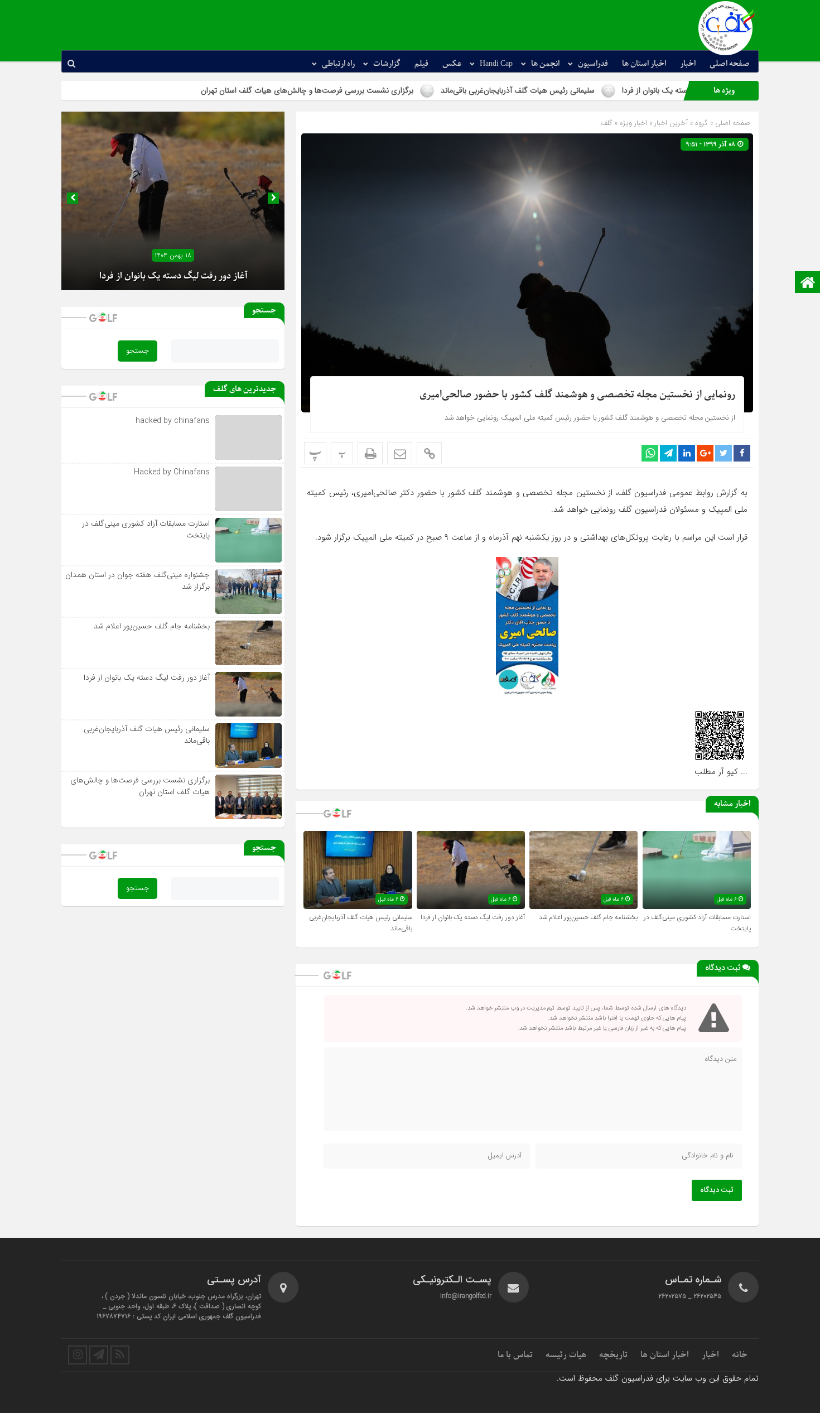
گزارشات (387, 64)
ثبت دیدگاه (717, 1190)
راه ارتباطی (338, 64)
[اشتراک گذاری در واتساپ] (649, 453)
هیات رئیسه (566, 1355)
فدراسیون (593, 64)
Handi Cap (496, 64)
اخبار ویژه (633, 123)
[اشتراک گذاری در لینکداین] (686, 453)
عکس (451, 64)
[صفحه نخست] (808, 283)
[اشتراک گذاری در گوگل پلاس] (705, 453)
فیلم (421, 64)
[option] (172, 201)
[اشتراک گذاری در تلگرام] (668, 453)
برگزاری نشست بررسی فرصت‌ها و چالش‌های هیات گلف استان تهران (384, 90)
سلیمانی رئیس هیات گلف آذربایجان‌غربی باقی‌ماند (595, 90)
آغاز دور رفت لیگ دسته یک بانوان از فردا (473, 917)
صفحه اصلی (730, 64)
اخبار (688, 64)
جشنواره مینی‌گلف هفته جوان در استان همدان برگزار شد (137, 581)
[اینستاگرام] (77, 1354)
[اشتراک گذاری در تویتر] (723, 453)
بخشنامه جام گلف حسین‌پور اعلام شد (588, 917)
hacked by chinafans (173, 421)
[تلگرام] (98, 1354)
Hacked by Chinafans (172, 472)
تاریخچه (613, 1355)
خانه (739, 1355)
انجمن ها (545, 64)
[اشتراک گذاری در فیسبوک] (742, 453)
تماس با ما (515, 1355)
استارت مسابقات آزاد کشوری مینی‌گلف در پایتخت (146, 529)
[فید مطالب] (119, 1354)
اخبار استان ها (644, 64)
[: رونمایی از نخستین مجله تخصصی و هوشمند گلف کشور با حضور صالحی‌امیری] (399, 453)
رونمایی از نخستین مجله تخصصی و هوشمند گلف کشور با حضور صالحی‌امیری (577, 394)
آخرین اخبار (671, 123)
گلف (606, 123)
